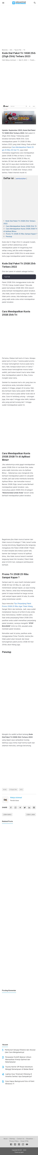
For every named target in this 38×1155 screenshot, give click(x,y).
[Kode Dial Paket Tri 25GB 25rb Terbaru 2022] (19, 115)
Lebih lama (30, 814)
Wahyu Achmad (16, 798)
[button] (4, 177)
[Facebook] (11, 807)
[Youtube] (27, 1144)
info (5, 789)
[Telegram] (20, 807)
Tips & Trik (14, 789)
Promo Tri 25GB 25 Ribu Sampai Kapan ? (21, 234)
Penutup (9, 236)
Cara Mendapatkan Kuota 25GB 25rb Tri (21, 226)
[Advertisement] (19, 26)
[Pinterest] (34, 807)
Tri (21, 789)
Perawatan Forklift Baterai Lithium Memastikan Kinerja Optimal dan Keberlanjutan (18, 1059)
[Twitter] (15, 807)
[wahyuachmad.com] (19, 3)
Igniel (22, 1152)
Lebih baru (7, 814)
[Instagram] (23, 1144)
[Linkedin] (29, 807)
